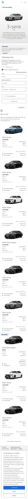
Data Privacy (14, 448)
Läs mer (5, 53)
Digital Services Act (15, 447)
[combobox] (14, 83)
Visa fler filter (14, 101)
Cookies (20, 448)
